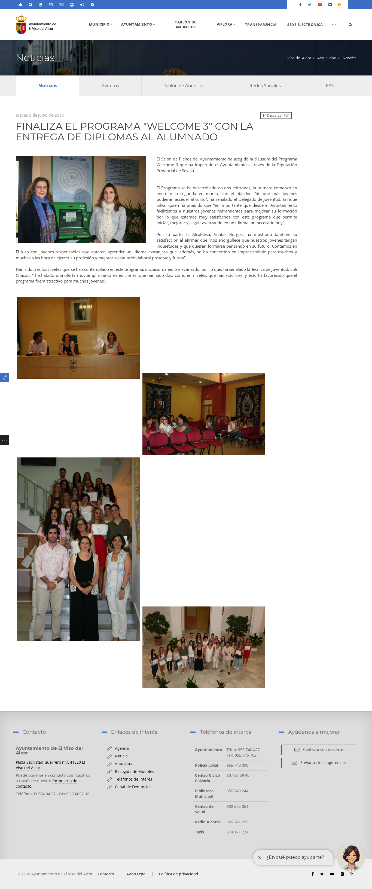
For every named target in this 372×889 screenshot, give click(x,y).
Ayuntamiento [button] (140, 31)
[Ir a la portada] (46, 24)
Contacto (106, 873)
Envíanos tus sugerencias (322, 762)
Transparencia (261, 24)
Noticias (349, 58)
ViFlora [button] (228, 31)
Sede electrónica (305, 24)
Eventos (110, 85)
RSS (330, 85)
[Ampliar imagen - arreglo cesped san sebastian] (81, 199)
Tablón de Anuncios (185, 24)
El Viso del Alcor (297, 58)
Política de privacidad (178, 873)
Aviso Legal (136, 873)
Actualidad (326, 58)
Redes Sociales (265, 85)
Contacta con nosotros (322, 749)
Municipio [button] (103, 31)
